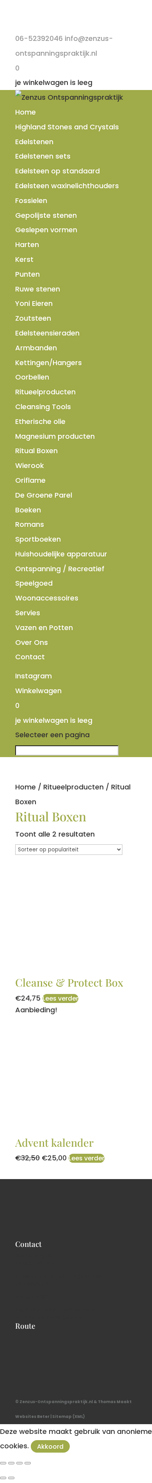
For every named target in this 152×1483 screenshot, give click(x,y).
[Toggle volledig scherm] (11, 1463)
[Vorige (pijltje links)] (3, 1478)
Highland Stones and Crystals (67, 127)
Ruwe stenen (37, 289)
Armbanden (36, 348)
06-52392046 (31, 1284)
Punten (27, 274)
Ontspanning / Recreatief (59, 569)
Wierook (29, 465)
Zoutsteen (33, 318)
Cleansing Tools (43, 406)
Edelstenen (34, 142)
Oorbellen (32, 377)
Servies (27, 613)
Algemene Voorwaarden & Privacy (55, 1309)
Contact (30, 657)
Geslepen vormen (46, 230)
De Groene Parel (43, 495)
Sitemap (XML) (68, 1416)
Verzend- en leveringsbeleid (49, 1317)
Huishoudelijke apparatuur (61, 554)
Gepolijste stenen (46, 215)
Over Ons (31, 642)
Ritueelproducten (45, 392)
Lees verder (60, 998)
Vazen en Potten (44, 627)
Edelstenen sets (43, 156)
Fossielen (31, 200)
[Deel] (19, 1463)
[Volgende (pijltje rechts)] (11, 1478)
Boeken (28, 510)
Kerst (24, 259)
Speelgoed (34, 583)
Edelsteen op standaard (57, 171)
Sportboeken (38, 539)
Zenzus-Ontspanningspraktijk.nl (56, 1402)
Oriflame (30, 480)
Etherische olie (40, 421)
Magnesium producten (55, 436)
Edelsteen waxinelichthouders (67, 186)
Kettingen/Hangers (48, 362)
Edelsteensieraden (47, 333)
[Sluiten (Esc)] (28, 1463)
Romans (29, 524)
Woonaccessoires (46, 598)
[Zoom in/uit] (3, 1463)
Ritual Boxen (36, 450)
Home (25, 112)
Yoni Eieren (34, 303)
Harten (27, 244)
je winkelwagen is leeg (53, 82)
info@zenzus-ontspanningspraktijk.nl (60, 1276)
